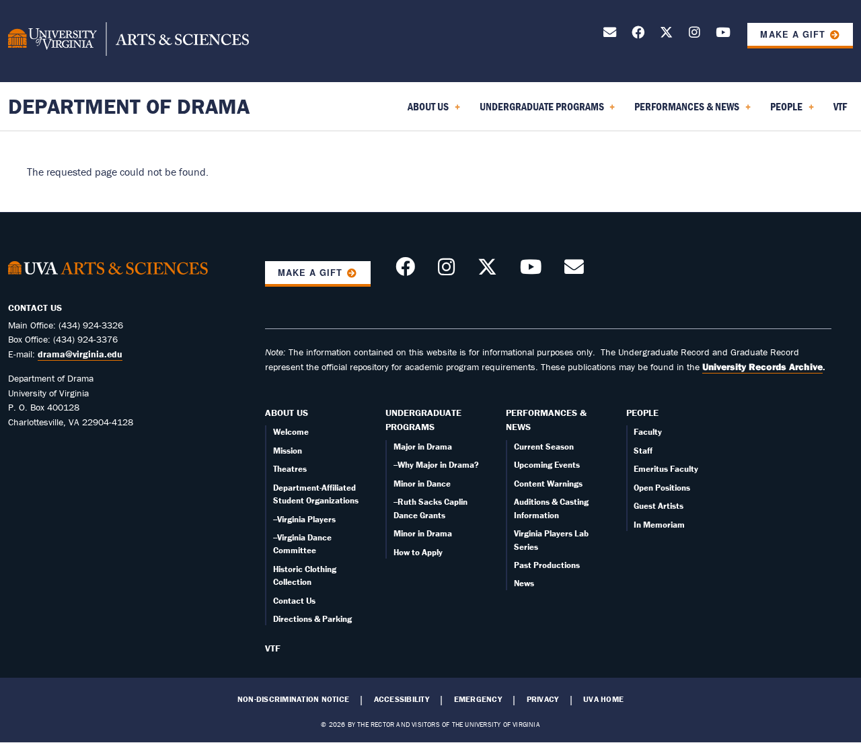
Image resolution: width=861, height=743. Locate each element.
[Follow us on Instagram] (694, 34)
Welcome (291, 431)
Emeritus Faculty (666, 468)
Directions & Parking (312, 619)
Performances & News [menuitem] (684, 111)
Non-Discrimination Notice (293, 699)
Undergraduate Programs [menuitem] (539, 111)
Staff (643, 450)
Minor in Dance (422, 483)
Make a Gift (792, 34)
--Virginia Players (304, 519)
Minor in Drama (423, 533)
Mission (287, 450)
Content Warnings (548, 483)
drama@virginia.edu (80, 354)
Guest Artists (658, 505)
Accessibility (401, 699)
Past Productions (547, 565)
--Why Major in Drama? (436, 464)
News (524, 583)
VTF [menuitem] (840, 106)
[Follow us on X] (666, 34)
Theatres (290, 468)
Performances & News (546, 419)
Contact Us (294, 600)
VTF (272, 648)
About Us (286, 412)
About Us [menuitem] (425, 111)
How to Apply (418, 552)
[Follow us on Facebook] (638, 34)
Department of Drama (129, 106)
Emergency (478, 699)
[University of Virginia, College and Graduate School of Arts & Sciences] (128, 41)
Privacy (543, 699)
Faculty (648, 431)
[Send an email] (609, 34)
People (642, 412)
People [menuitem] (783, 111)
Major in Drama (423, 446)
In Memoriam (659, 524)
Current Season (544, 446)
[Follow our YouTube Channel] (723, 34)
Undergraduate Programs (423, 419)
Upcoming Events (547, 464)
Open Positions (662, 487)
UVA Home (603, 699)
